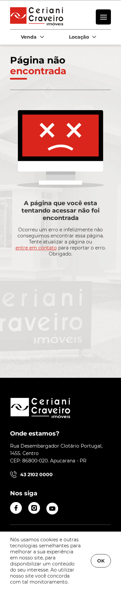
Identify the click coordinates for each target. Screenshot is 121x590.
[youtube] (52, 508)
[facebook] (16, 508)
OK (101, 561)
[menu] (103, 17)
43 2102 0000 (36, 474)
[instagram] (34, 508)
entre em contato (36, 248)
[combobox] (32, 37)
